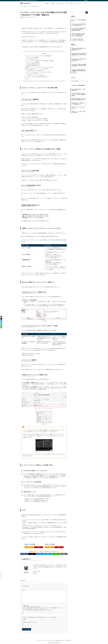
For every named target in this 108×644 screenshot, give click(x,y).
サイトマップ (45, 640)
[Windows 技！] (25, 3)
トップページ (39, 640)
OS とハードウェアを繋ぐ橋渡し (33, 62)
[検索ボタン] (86, 3)
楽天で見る (38, 547)
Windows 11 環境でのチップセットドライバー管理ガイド (37, 69)
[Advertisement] (44, 21)
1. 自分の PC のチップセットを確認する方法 (36, 70)
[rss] (87, 0)
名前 (23, 613)
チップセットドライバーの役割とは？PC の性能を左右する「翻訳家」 (40, 60)
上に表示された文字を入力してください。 (29, 622)
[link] (34, 573)
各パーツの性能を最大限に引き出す (34, 63)
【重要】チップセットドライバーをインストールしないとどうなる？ (40, 67)
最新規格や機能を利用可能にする (33, 65)
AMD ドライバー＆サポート (28, 355)
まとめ (27, 78)
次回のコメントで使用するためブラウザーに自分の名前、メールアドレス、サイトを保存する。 (40, 617)
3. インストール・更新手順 (32, 73)
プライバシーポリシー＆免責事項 (54, 640)
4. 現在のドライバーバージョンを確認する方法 (36, 75)
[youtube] (85, 0)
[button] (24, 554)
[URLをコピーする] (64, 554)
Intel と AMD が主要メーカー (33, 58)
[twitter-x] (84, 0)
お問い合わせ (68, 640)
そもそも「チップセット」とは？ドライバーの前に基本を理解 (38, 55)
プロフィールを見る (36, 571)
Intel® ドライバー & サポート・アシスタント (31, 353)
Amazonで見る (29, 547)
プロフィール (63, 640)
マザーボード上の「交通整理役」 (33, 57)
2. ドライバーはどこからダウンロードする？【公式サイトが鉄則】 (39, 72)
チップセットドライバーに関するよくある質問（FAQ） (37, 76)
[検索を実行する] (87, 12)
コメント (24, 589)
